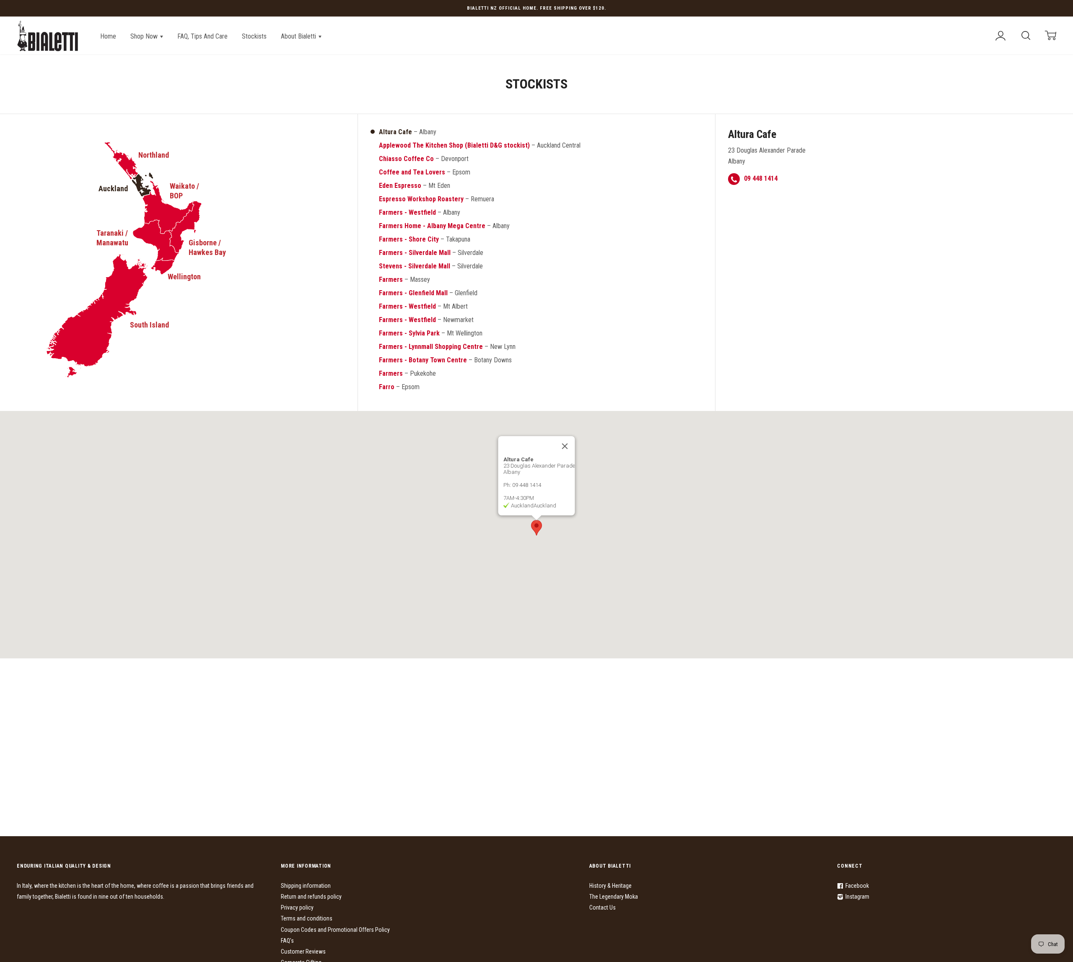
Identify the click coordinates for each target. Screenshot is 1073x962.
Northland (153, 155)
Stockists (254, 36)
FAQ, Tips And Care (202, 36)
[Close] (565, 446)
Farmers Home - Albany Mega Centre (432, 226)
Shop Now (144, 36)
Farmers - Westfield (407, 212)
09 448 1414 (761, 178)
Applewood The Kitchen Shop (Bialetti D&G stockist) (454, 145)
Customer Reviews (303, 951)
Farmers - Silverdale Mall (415, 253)
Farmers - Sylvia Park (409, 333)
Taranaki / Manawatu (112, 238)
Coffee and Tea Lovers (412, 172)
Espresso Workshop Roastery (421, 199)
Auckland (113, 188)
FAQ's (287, 940)
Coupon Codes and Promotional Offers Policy (335, 929)
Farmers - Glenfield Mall (413, 293)
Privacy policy (297, 907)
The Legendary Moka (613, 896)
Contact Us (602, 907)
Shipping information (306, 885)
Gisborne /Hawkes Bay (207, 247)
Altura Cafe (395, 132)
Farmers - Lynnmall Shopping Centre (431, 347)
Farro (386, 387)
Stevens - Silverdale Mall (414, 266)
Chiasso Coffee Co (406, 159)
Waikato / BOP (184, 191)
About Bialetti (299, 36)
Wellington (184, 276)
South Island (149, 324)
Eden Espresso (400, 186)
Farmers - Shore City (409, 239)
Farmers (391, 279)
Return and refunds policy (311, 896)
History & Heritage (610, 885)
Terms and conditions (306, 918)
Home (108, 36)
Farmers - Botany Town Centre (423, 360)
